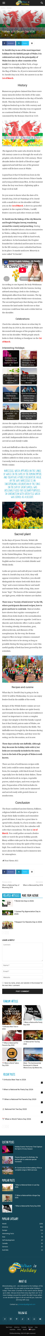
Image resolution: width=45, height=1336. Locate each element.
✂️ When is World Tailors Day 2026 (16, 1119)
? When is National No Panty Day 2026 (17, 1089)
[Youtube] (40, 1319)
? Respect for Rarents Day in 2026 (28, 922)
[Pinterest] (16, 1319)
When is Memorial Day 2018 (33, 885)
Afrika (4, 914)
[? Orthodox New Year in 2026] (12, 1015)
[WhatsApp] (34, 1319)
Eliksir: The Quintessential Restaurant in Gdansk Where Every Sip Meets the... (33, 1065)
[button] (3, 3)
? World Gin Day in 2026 (24, 901)
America (16, 1327)
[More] (32, 43)
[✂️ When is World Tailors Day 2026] (12, 1054)
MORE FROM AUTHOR (30, 895)
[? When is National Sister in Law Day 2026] (7, 1187)
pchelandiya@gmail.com (26, 1304)
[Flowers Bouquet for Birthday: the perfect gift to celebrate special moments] (7, 1160)
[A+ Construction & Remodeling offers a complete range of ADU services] (7, 1170)
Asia (36, 1327)
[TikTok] (22, 1319)
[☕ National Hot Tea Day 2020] (33, 1035)
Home (3, 8)
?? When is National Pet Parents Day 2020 (19, 1099)
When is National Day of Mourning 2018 (10, 886)
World (25, 1329)
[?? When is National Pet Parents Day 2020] (12, 1035)
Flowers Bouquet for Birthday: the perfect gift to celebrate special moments (26, 1159)
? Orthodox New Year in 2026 (14, 1080)
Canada (23, 1327)
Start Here (9, 1327)
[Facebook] (5, 1319)
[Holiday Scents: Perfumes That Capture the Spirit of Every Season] (7, 1149)
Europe (9, 8)
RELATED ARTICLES (11, 895)
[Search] (42, 3)
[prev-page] (3, 932)
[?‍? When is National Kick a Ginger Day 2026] (7, 1198)
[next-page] (7, 932)
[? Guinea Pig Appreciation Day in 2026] (7, 912)
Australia (12, 1329)
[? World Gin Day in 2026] (7, 903)
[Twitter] (28, 1319)
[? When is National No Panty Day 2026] (33, 1012)
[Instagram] (11, 1319)
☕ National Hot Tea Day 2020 (14, 1109)
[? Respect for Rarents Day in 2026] (7, 925)
